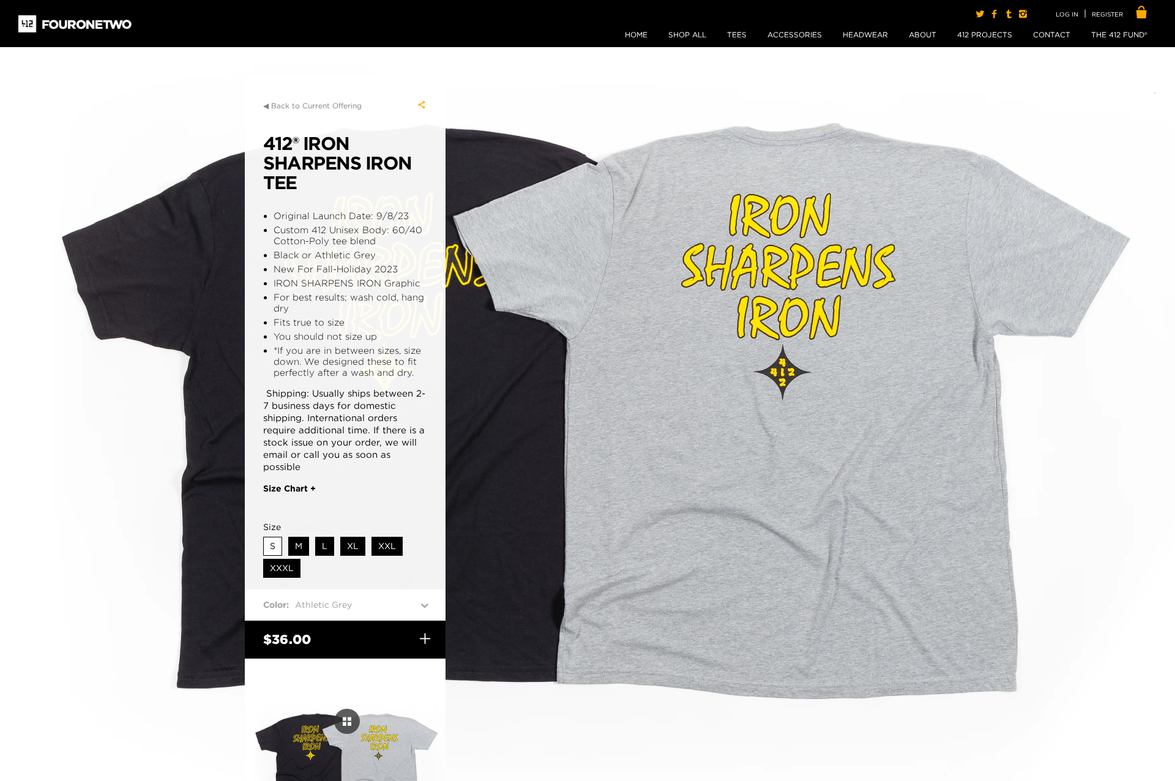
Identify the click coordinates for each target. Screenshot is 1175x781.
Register (1107, 14)
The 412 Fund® (1119, 34)
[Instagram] (1023, 13)
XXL (387, 546)
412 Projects (984, 34)
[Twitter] (980, 13)
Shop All (687, 34)
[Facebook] (994, 13)
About (922, 34)
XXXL (282, 568)
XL (353, 546)
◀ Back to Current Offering (312, 105)
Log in (1067, 14)
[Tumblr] (1008, 13)
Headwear (865, 34)
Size (272, 527)
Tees (737, 34)
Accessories (794, 34)
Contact (1051, 34)
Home (636, 34)
